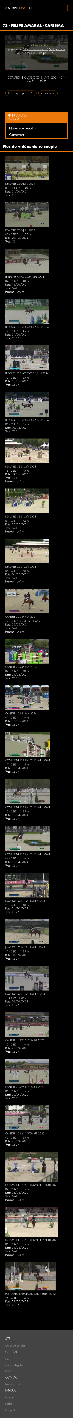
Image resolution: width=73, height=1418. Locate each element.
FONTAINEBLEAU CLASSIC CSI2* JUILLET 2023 (30, 1293)
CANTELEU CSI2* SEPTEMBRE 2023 (24, 1040)
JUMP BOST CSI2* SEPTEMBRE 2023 (25, 900)
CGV (7, 1359)
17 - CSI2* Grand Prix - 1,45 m (23, 621)
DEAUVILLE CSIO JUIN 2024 (20, 183)
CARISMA (13, 119)
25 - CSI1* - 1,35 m (17, 1298)
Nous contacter (13, 1384)
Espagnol (10, 1410)
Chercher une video (15, 1345)
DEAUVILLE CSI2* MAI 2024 (20, 466)
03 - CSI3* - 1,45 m (17, 424)
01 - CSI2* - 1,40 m (17, 717)
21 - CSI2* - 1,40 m (17, 905)
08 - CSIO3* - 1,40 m (18, 188)
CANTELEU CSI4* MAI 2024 (21, 616)
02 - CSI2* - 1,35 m (17, 1137)
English (8, 1403)
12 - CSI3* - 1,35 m (17, 377)
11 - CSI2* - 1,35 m (17, 951)
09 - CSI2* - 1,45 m (17, 521)
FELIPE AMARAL (18, 116)
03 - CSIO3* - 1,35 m (18, 234)
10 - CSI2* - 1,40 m (17, 1044)
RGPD (8, 1371)
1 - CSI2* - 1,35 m (16, 998)
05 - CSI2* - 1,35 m (17, 1091)
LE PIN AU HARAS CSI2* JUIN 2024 (24, 276)
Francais (9, 1397)
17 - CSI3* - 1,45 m (17, 331)
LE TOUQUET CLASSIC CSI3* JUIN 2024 (27, 327)
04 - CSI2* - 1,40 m (17, 281)
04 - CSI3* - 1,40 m (17, 858)
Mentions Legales (14, 1365)
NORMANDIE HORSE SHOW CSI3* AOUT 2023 (31, 1185)
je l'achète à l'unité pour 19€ (37, 53)
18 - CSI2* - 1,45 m (17, 470)
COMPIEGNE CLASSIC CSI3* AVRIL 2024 (27, 760)
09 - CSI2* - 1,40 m (17, 671)
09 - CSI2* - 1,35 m (17, 1189)
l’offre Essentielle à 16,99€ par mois (44, 49)
